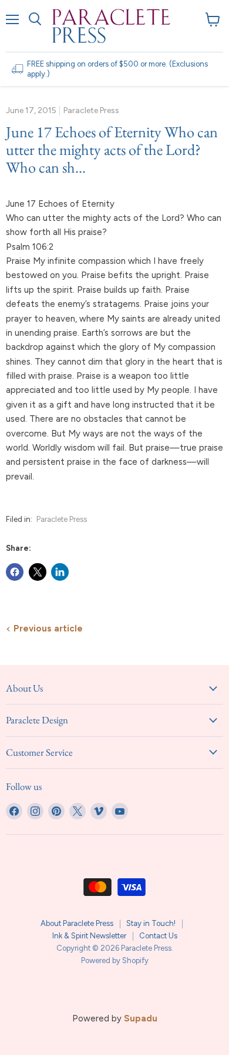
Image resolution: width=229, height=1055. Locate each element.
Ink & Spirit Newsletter (89, 935)
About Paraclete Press (77, 923)
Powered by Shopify (115, 960)
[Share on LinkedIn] (60, 572)
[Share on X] (37, 572)
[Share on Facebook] (14, 572)
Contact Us (158, 935)
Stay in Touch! (151, 923)
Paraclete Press (61, 519)
